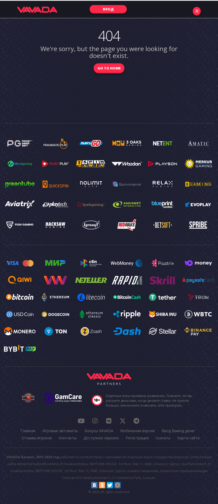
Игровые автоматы (60, 430)
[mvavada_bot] (136, 420)
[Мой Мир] (117, 485)
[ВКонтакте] (94, 485)
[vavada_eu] (122, 420)
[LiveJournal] (125, 485)
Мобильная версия (137, 430)
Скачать (163, 437)
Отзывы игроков (37, 437)
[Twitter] (110, 485)
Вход (108, 9)
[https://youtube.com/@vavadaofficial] (81, 420)
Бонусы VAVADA (99, 430)
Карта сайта (188, 437)
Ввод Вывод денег (178, 430)
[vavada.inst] (95, 420)
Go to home (109, 68)
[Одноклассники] (102, 485)
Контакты (68, 437)
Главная (27, 430)
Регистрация (137, 437)
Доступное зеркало (101, 437)
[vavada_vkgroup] (108, 420)
